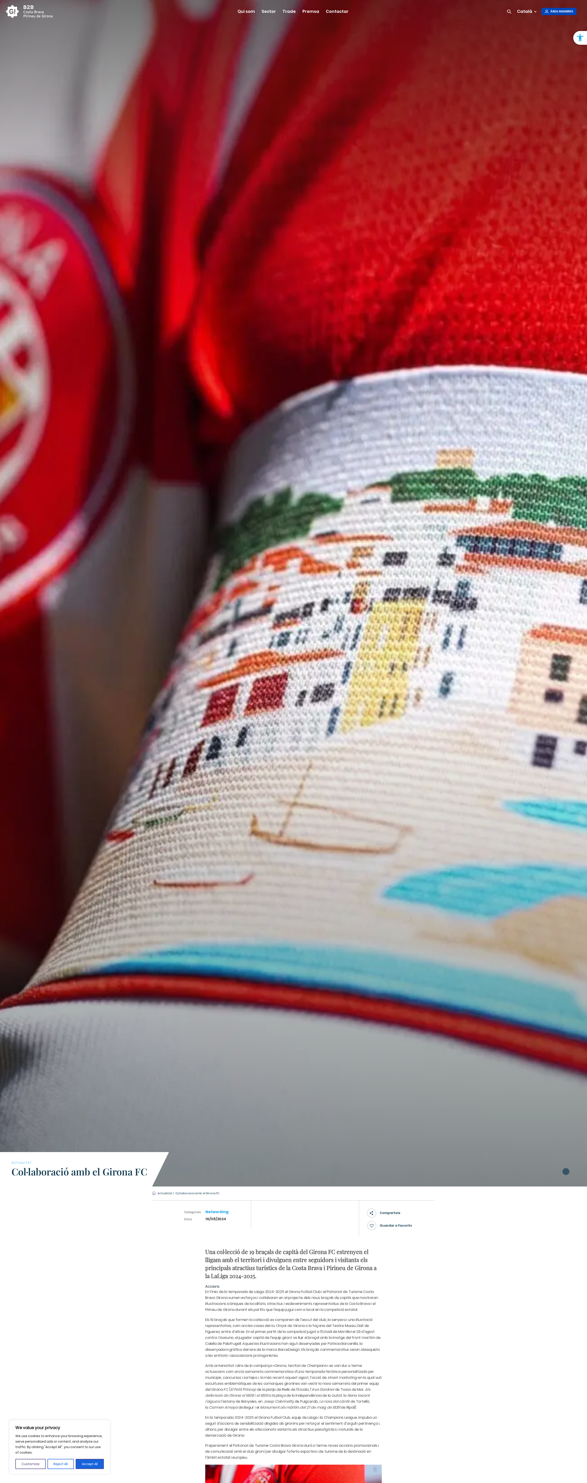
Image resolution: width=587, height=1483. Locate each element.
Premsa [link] (310, 11)
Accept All (90, 1464)
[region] (59, 1447)
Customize (30, 1464)
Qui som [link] (246, 11)
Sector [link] (269, 11)
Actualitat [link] (165, 1193)
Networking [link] (217, 1211)
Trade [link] (289, 11)
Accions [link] (212, 1286)
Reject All (60, 1464)
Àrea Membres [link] (561, 11)
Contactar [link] (337, 11)
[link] (580, 38)
